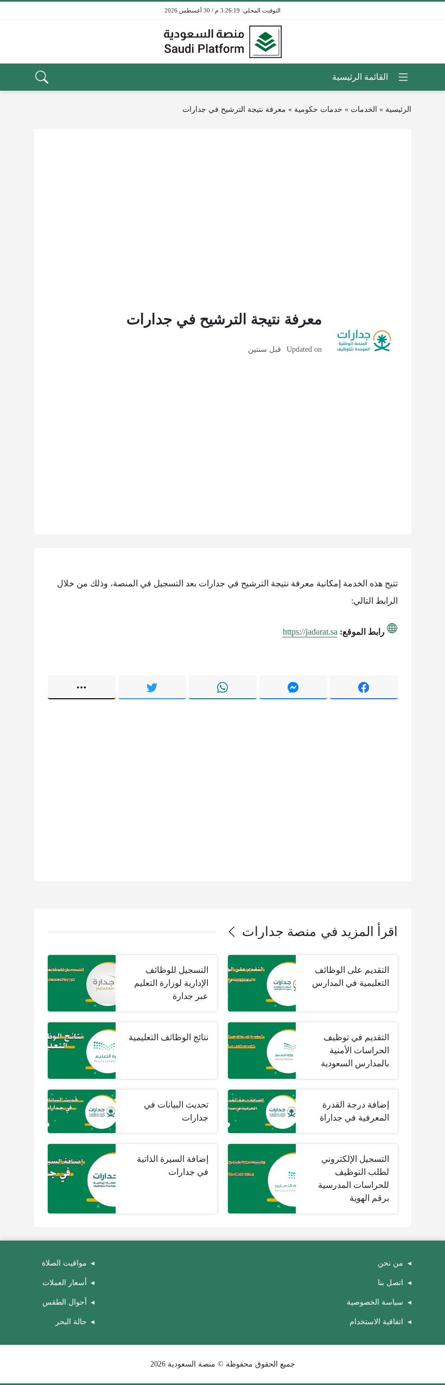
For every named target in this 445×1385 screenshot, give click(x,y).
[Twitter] (152, 687)
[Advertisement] (223, 219)
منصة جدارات (279, 932)
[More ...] (82, 687)
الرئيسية (398, 109)
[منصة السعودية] (222, 41)
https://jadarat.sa (310, 631)
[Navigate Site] (371, 77)
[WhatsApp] (223, 687)
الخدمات (364, 109)
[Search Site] (42, 77)
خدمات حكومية (318, 109)
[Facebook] (364, 687)
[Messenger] (293, 687)
